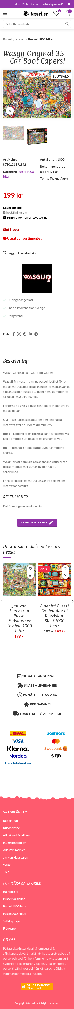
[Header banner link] (31, 4)
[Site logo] (35, 13)
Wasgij (7, 864)
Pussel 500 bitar (14, 899)
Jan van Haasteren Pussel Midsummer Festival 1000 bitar (19, 618)
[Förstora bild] (10, 111)
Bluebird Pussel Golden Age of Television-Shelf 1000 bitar (54, 615)
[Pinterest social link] (25, 334)
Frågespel (9, 928)
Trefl (6, 872)
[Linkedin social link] (30, 334)
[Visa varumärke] (37, 278)
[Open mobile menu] (5, 13)
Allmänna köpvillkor (16, 835)
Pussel (7, 39)
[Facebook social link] (13, 334)
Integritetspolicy (14, 842)
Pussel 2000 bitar (15, 913)
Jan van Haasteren (15, 857)
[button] (30, 575)
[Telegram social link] (36, 334)
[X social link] (19, 334)
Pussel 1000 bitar (40, 39)
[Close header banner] (69, 4)
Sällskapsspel (12, 921)
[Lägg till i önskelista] (30, 568)
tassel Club (10, 820)
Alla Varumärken (14, 850)
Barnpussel (10, 891)
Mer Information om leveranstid (27, 217)
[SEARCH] (67, 24)
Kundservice (11, 828)
